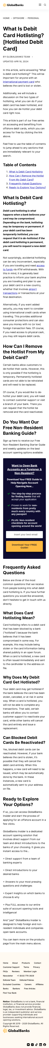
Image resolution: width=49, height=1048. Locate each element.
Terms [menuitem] (26, 967)
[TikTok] (36, 1044)
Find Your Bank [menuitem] (9, 993)
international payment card (18, 81)
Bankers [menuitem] (16, 989)
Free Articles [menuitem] (29, 989)
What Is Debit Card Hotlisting (26, 171)
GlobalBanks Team (18, 56)
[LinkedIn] (40, 1044)
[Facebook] (44, 1044)
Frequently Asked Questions (25, 183)
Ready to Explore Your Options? (27, 187)
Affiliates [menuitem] (40, 984)
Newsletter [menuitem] (8, 976)
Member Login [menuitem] (30, 971)
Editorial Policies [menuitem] (27, 980)
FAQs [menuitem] (5, 971)
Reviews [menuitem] (16, 971)
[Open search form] (45, 5)
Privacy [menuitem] (36, 967)
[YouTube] (28, 1044)
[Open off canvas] (40, 5)
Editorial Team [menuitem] (9, 980)
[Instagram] (32, 1044)
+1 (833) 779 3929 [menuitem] (25, 976)
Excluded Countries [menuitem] (11, 984)
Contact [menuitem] (37, 963)
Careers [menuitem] (28, 984)
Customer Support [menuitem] (11, 967)
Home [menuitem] (5, 963)
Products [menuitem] (26, 963)
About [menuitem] (15, 963)
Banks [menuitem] (6, 989)
